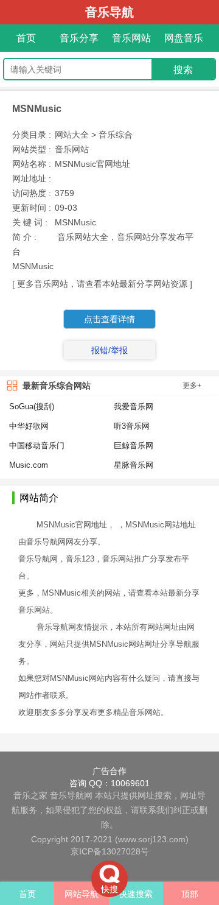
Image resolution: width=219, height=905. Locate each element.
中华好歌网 (29, 426)
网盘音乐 (183, 38)
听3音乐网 (132, 426)
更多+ (191, 385)
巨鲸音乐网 (133, 445)
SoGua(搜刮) (31, 406)
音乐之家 (30, 795)
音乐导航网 (71, 795)
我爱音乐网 (133, 406)
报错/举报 (109, 350)
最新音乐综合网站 (57, 385)
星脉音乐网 (133, 465)
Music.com (28, 465)
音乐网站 (131, 38)
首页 (26, 38)
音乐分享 (79, 38)
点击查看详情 (109, 319)
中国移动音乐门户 (36, 446)
